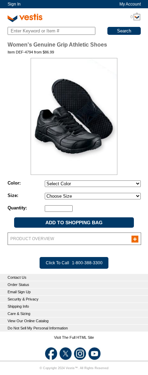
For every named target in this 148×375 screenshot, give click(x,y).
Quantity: (17, 207)
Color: (14, 183)
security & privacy (23, 299)
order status (18, 285)
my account (130, 4)
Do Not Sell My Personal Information (38, 328)
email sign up (19, 292)
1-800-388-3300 (87, 262)
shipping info (18, 306)
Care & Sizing (19, 314)
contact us (17, 277)
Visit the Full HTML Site (74, 337)
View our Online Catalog (28, 321)
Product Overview (32, 238)
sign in (14, 4)
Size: (13, 195)
